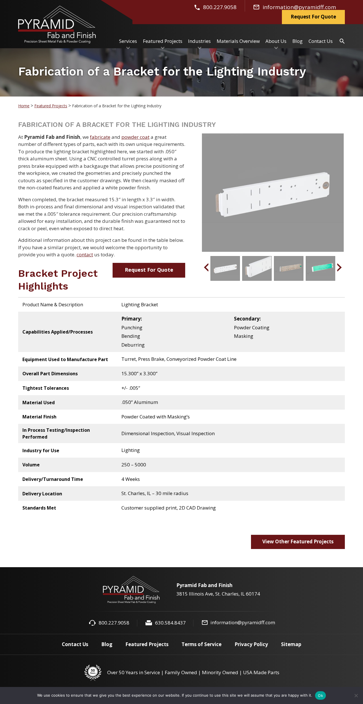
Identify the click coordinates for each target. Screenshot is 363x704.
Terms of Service (201, 644)
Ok (320, 695)
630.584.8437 (170, 623)
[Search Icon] (342, 41)
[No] (356, 695)
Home (23, 105)
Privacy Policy (251, 644)
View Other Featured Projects (298, 541)
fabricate (100, 137)
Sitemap (291, 644)
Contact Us (75, 644)
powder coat (135, 137)
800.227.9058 (114, 623)
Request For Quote (149, 269)
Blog (106, 644)
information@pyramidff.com (242, 622)
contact (85, 254)
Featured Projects (50, 105)
